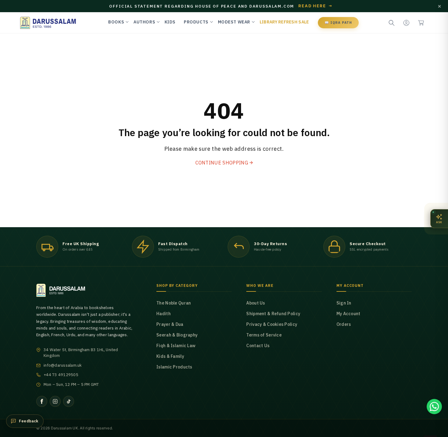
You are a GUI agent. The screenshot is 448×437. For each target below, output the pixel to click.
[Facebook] (41, 401)
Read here (315, 6)
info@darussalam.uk (63, 365)
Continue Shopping (221, 163)
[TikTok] (68, 401)
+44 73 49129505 (61, 374)
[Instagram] (55, 401)
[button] (421, 23)
